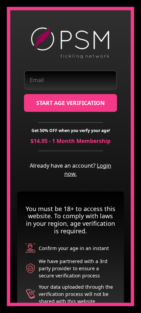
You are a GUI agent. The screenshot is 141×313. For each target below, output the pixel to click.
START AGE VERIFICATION (70, 103)
